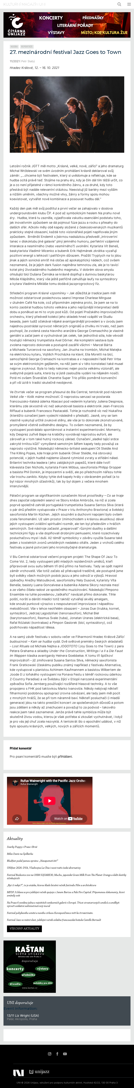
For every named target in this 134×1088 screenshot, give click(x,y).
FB (57, 1054)
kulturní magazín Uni (24, 4)
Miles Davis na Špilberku (20, 854)
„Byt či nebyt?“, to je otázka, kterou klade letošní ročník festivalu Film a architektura (51, 885)
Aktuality (15, 839)
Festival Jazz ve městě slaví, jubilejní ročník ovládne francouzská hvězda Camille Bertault (54, 920)
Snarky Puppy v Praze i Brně (22, 847)
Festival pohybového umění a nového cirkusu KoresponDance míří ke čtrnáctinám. (50, 913)
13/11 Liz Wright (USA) (23, 1015)
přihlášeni (65, 756)
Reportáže (27, 47)
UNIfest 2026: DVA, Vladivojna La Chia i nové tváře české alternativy (44, 868)
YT (65, 1054)
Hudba (14, 47)
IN (49, 1054)
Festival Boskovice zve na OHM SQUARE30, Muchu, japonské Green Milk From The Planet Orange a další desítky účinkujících (66, 877)
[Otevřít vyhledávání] (119, 4)
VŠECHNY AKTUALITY (24, 928)
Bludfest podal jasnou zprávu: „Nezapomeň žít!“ (32, 861)
